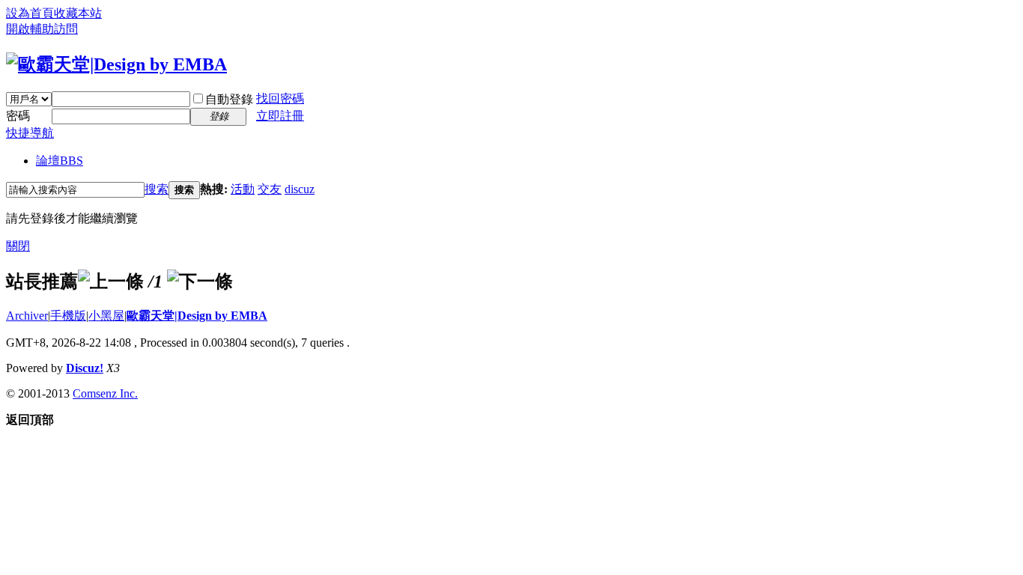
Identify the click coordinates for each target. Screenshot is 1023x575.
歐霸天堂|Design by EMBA (197, 315)
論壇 (59, 160)
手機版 (68, 315)
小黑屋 (106, 315)
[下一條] (200, 281)
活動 (243, 189)
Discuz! (84, 368)
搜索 (157, 189)
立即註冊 (280, 115)
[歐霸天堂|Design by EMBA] (116, 64)
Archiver (27, 315)
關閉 (18, 246)
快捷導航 (30, 133)
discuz (300, 189)
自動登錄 (229, 99)
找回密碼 (280, 98)
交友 (270, 189)
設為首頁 (30, 13)
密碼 (18, 115)
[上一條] (111, 281)
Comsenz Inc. (105, 393)
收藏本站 (78, 13)
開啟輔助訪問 (42, 28)
